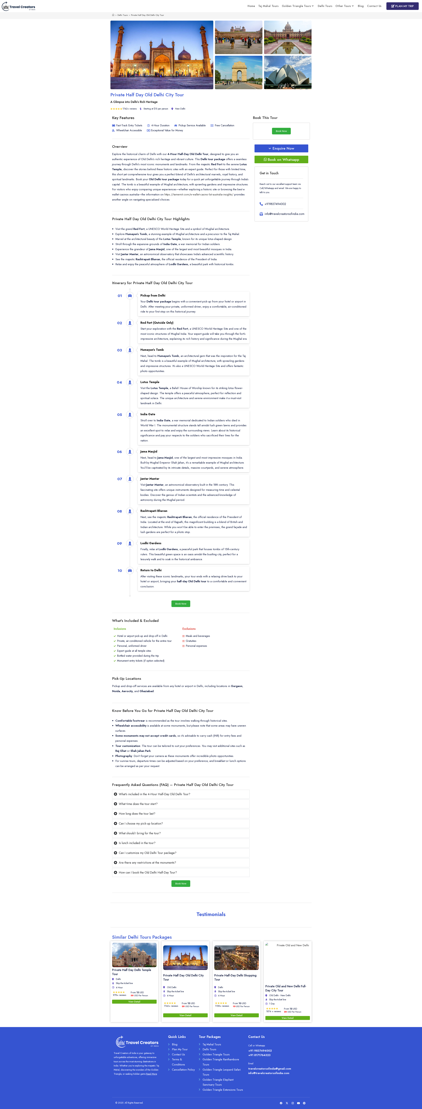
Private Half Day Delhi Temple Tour (131, 972)
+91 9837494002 (260, 1051)
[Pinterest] (304, 1103)
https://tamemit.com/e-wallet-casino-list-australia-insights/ (198, 194)
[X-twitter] (286, 1103)
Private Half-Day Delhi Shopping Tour (235, 977)
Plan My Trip (404, 6)
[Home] (113, 15)
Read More (151, 1074)
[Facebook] (281, 1103)
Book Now (180, 603)
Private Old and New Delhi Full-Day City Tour (285, 988)
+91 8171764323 (259, 1055)
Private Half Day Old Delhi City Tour (147, 15)
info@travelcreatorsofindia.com (268, 1073)
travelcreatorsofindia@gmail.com (269, 1069)
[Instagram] (292, 1103)
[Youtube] (298, 1103)
